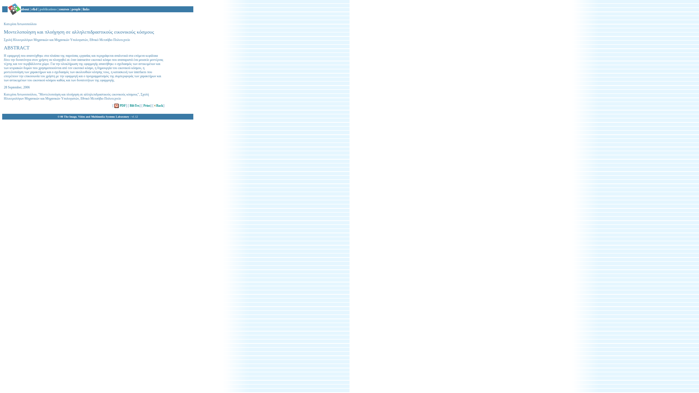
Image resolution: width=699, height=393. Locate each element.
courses (64, 9)
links (86, 9)
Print (146, 106)
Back (159, 106)
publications (48, 9)
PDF (122, 106)
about (25, 9)
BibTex (134, 106)
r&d (34, 9)
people (76, 9)
